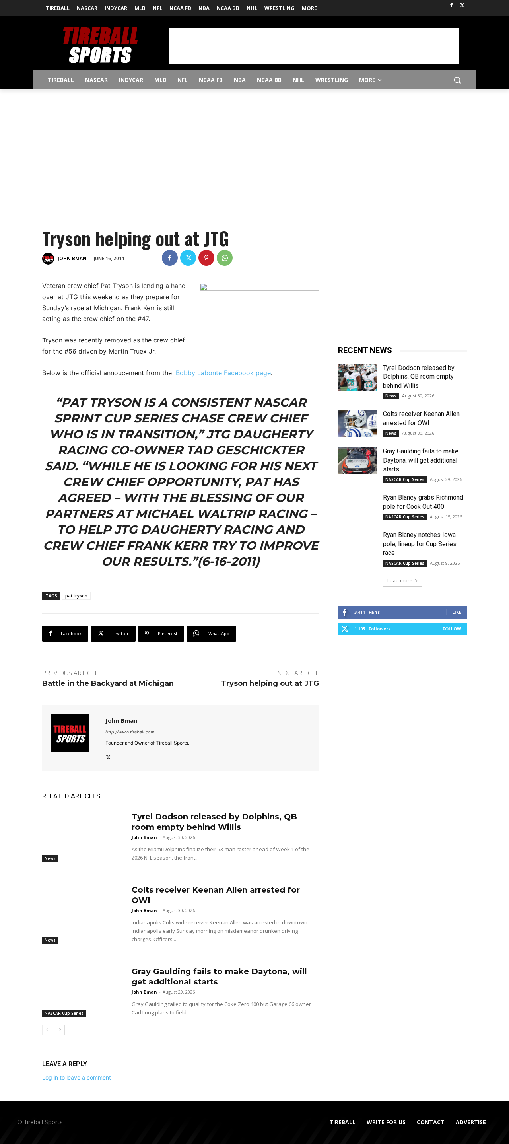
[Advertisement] (314, 46)
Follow (452, 629)
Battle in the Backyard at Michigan (108, 683)
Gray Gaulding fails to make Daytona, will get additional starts (420, 460)
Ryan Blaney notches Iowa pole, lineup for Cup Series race (420, 543)
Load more (399, 580)
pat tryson (76, 596)
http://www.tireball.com (130, 732)
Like (456, 612)
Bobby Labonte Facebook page (223, 373)
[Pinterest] (206, 258)
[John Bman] (49, 259)
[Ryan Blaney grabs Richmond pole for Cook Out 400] (357, 506)
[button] (457, 79)
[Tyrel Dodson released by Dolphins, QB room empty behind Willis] (83, 833)
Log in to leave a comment (76, 1077)
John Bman (72, 258)
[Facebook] (451, 5)
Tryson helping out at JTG (270, 683)
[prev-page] (47, 1030)
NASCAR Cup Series (64, 1013)
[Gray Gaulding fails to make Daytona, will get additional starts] (83, 988)
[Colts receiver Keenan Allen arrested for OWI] (83, 907)
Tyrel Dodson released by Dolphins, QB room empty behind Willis (419, 376)
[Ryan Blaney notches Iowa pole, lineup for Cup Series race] (357, 544)
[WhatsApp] (225, 258)
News (50, 858)
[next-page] (60, 1030)
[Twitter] (462, 5)
